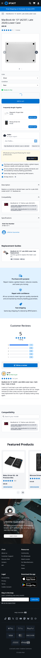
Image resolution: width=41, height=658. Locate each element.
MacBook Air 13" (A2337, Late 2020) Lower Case (21, 14)
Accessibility (5, 578)
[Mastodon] (24, 618)
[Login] (38, 3)
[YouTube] (21, 618)
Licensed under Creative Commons (20, 649)
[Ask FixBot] (35, 141)
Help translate (19, 612)
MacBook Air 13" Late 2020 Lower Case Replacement (23, 252)
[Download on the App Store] (29, 578)
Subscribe (35, 599)
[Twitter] (13, 618)
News (23, 568)
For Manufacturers (27, 562)
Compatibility (6, 197)
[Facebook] (9, 618)
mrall (8, 373)
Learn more (13, 536)
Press (23, 565)
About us (4, 553)
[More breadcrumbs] (3, 14)
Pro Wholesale (25, 556)
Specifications (7, 218)
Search (34, 95)
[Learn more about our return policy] (15, 176)
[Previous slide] (18, 492)
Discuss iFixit (6, 559)
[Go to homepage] (11, 3)
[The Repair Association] (36, 618)
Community (25, 553)
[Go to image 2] (21, 69)
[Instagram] (17, 618)
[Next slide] (23, 492)
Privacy (4, 581)
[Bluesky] (28, 619)
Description (6, 185)
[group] (4, 52)
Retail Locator (25, 559)
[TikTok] (5, 618)
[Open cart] (34, 3)
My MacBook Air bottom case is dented (16, 146)
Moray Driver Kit (15, 122)
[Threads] (32, 618)
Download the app (28, 574)
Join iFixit (32, 158)
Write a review (21, 365)
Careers (4, 562)
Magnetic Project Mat (16, 112)
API (3, 565)
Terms (3, 584)
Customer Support (7, 556)
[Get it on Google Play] (29, 585)
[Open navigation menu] (2, 3)
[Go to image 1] (19, 69)
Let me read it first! (9, 603)
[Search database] (30, 3)
